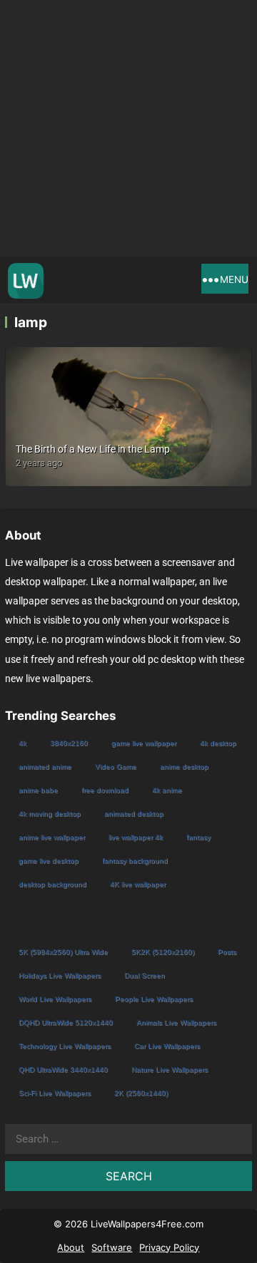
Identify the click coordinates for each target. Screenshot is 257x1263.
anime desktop (184, 766)
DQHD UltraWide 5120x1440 (66, 1022)
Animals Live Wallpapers (176, 1022)
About (70, 1247)
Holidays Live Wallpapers (60, 975)
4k (22, 743)
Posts (227, 952)
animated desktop (133, 814)
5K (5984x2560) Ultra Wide (63, 952)
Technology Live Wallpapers (65, 1046)
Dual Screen (144, 975)
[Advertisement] (128, 128)
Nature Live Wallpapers (169, 1069)
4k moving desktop (50, 814)
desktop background (52, 884)
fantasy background (135, 861)
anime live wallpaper (52, 837)
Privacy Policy (169, 1247)
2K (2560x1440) (141, 1093)
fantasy (198, 837)
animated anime (45, 766)
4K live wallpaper (138, 884)
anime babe (38, 790)
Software (111, 1247)
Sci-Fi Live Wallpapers (55, 1093)
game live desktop (49, 861)
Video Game (115, 766)
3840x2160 (69, 743)
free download (104, 790)
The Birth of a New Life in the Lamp (93, 449)
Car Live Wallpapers (167, 1046)
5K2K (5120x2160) (162, 952)
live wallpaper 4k (136, 837)
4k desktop (218, 743)
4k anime (167, 790)
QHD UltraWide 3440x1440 (63, 1069)
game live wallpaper (143, 743)
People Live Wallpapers (154, 999)
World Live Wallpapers (55, 999)
